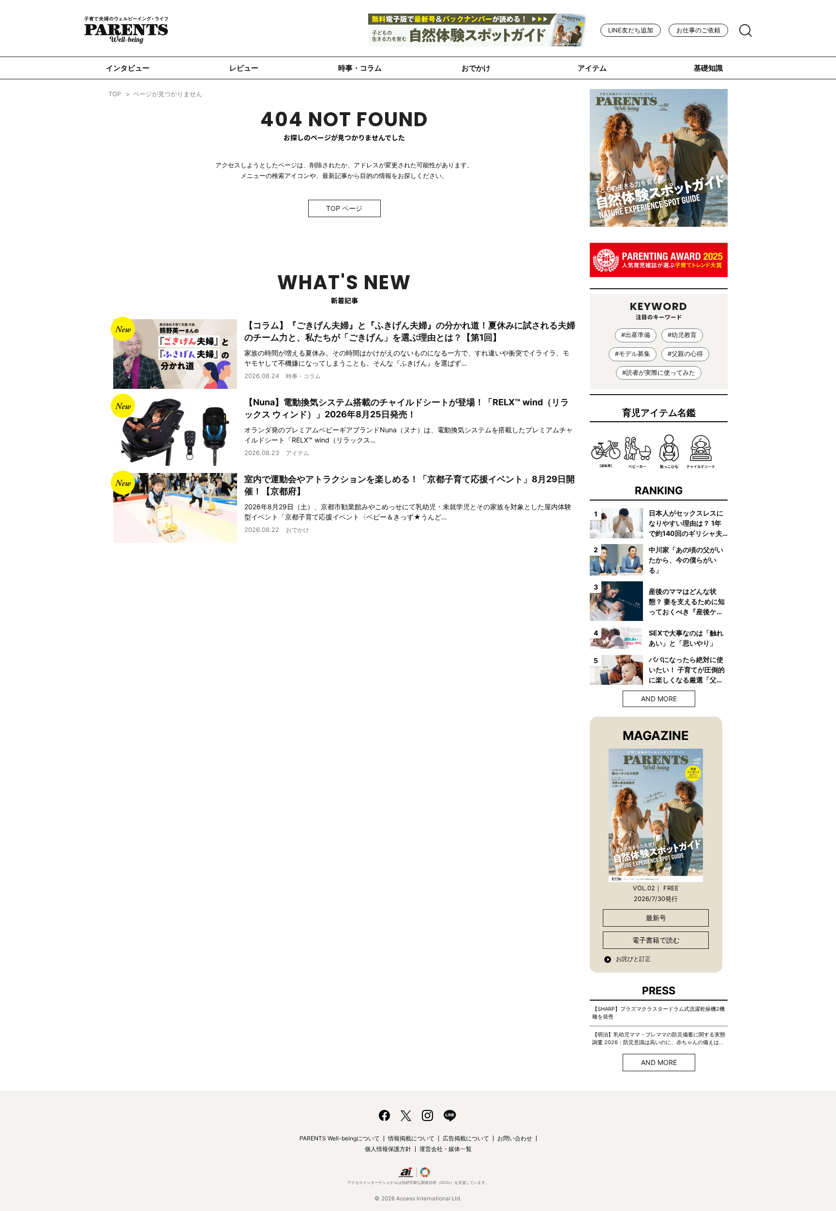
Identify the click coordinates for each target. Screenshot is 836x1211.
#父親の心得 (685, 353)
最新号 (656, 918)
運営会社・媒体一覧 (445, 1148)
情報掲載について (411, 1138)
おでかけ (476, 68)
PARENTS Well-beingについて (339, 1138)
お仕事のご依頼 (698, 30)
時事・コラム (360, 68)
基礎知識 (708, 68)
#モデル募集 (632, 353)
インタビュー (127, 68)
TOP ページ (344, 208)
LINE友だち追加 (630, 30)
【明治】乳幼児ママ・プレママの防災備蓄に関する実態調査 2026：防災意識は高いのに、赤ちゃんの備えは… (658, 1038)
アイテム (592, 68)
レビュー (243, 68)
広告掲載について (466, 1138)
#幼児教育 (682, 335)
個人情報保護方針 (388, 1148)
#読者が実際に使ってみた (658, 372)
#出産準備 (635, 335)
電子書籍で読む (656, 940)
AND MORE (659, 698)
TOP (114, 94)
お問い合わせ (514, 1138)
